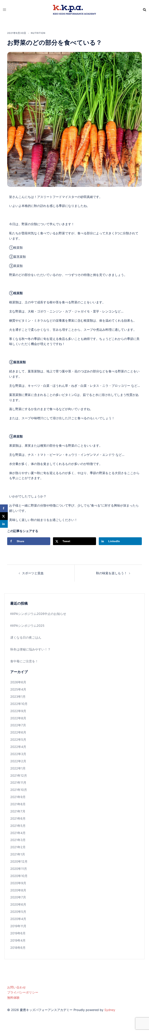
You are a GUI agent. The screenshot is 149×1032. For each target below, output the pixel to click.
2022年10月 (19, 704)
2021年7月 (17, 811)
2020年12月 (19, 861)
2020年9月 (18, 883)
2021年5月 (18, 826)
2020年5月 (18, 912)
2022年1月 (18, 768)
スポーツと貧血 (33, 573)
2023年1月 (18, 697)
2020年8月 (18, 890)
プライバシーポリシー (22, 992)
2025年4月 (18, 689)
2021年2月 (18, 847)
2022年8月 (18, 718)
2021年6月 (18, 818)
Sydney (109, 1010)
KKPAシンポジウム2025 (27, 626)
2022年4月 (18, 747)
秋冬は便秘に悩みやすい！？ (30, 649)
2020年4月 (18, 919)
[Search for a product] (144, 9)
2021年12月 (18, 775)
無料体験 (13, 998)
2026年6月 (18, 682)
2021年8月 (18, 804)
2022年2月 (18, 761)
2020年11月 (18, 869)
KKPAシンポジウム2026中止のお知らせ (38, 614)
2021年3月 (18, 840)
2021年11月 (18, 782)
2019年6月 (18, 933)
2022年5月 (18, 739)
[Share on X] (4, 516)
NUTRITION (38, 33)
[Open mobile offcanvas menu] (4, 9)
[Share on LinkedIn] (4, 524)
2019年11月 (18, 926)
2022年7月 (18, 725)
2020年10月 (19, 876)
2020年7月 (18, 897)
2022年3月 (18, 754)
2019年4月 (18, 940)
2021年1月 (17, 854)
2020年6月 (18, 904)
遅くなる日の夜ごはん (25, 637)
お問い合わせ (16, 987)
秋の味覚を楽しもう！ (111, 573)
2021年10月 (18, 790)
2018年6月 (18, 948)
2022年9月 (18, 711)
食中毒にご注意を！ (24, 661)
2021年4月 (18, 833)
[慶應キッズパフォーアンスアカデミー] (74, 9)
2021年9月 (18, 797)
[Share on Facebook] (4, 508)
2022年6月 (18, 732)
